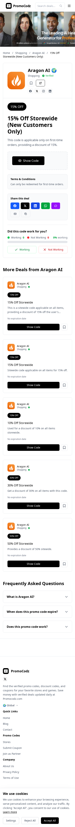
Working (24, 249)
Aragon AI (38, 53)
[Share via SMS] (55, 206)
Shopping (21, 53)
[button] (64, 327)
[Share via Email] (15, 214)
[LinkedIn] (50, 91)
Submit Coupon (12, 748)
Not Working (55, 249)
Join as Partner (12, 753)
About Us (8, 766)
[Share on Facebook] (15, 206)
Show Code (31, 161)
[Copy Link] (25, 214)
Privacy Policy (11, 772)
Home (6, 53)
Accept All (50, 820)
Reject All (30, 820)
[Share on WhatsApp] (45, 206)
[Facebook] (30, 91)
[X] (37, 91)
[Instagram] (43, 91)
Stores (7, 742)
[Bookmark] (31, 83)
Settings (11, 820)
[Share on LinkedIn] (35, 206)
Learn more (10, 812)
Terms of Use (11, 778)
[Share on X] (25, 206)
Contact (7, 729)
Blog (5, 723)
